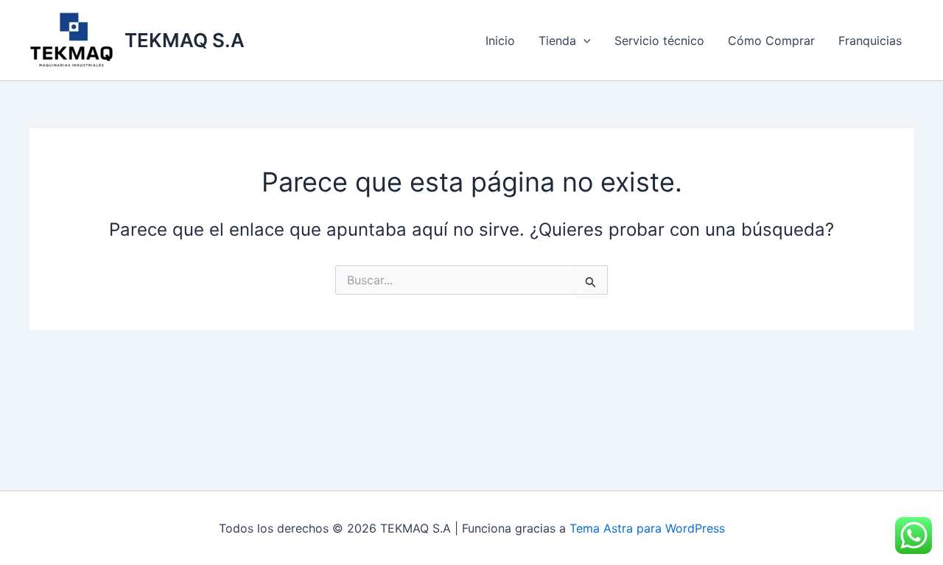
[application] (583, 40)
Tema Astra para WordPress (647, 528)
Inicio (500, 40)
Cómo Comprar (771, 40)
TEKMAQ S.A (185, 40)
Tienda (557, 40)
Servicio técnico (659, 40)
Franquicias (870, 40)
